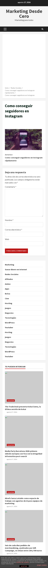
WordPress (10, 322)
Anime (7, 284)
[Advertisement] (24, 61)
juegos (8, 308)
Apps (7, 289)
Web (7, 239)
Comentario (10, 187)
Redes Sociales (11, 274)
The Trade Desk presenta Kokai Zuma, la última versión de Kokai (24, 387)
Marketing (9, 264)
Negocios (9, 313)
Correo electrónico (13, 229)
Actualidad (11, 400)
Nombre (9, 220)
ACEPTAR (24, 566)
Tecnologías (10, 318)
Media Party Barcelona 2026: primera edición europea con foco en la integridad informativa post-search (24, 432)
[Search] (42, 29)
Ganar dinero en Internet (16, 269)
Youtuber (9, 327)
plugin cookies (42, 565)
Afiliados (9, 279)
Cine (7, 298)
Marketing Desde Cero (24, 13)
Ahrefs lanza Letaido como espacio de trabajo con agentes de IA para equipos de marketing (24, 479)
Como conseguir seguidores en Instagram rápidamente (24, 157)
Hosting (8, 303)
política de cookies (22, 562)
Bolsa (7, 293)
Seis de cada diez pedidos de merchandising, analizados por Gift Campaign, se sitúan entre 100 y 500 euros (24, 526)
